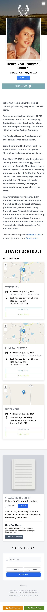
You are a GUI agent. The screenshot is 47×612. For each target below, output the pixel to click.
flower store (31, 238)
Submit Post (23, 574)
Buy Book (22, 506)
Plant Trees (23, 315)
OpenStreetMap (26, 596)
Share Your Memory (14, 537)
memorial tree (33, 234)
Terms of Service (29, 592)
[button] (23, 270)
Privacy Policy (17, 592)
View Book (10, 506)
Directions (23, 310)
